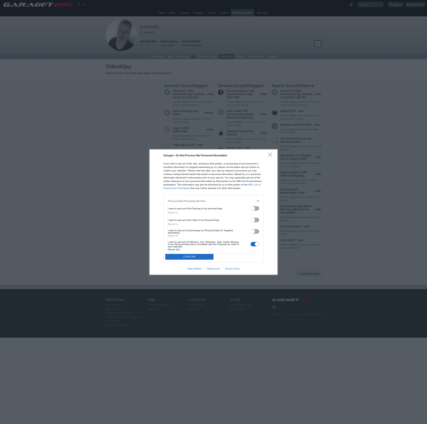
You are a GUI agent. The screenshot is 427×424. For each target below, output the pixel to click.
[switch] (255, 208)
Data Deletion (194, 268)
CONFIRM (189, 256)
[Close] (271, 156)
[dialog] (213, 212)
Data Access (213, 268)
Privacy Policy (232, 268)
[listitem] (213, 201)
